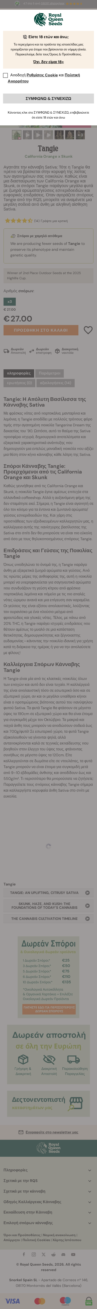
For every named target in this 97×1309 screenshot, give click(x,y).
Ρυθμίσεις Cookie (42, 75)
